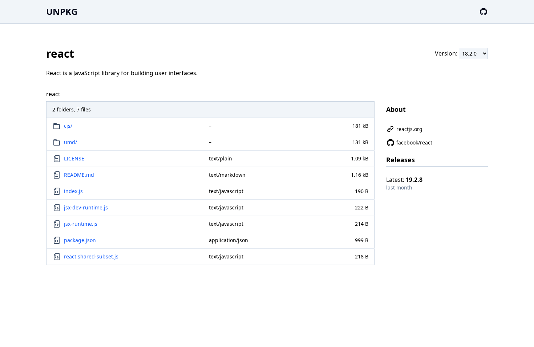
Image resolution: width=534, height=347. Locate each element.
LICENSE (74, 158)
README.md (79, 174)
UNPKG (61, 11)
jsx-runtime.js (80, 223)
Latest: (404, 180)
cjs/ (68, 125)
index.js (73, 191)
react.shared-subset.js (91, 256)
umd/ (70, 142)
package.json (80, 240)
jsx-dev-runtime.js (86, 207)
